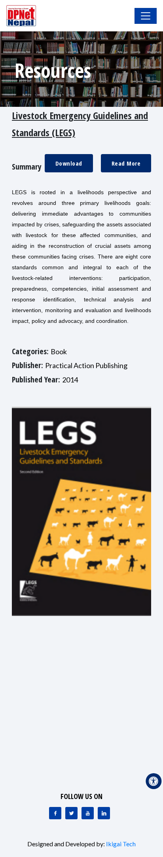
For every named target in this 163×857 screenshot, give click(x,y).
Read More (126, 163)
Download (68, 163)
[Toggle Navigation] (146, 16)
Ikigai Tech (121, 843)
